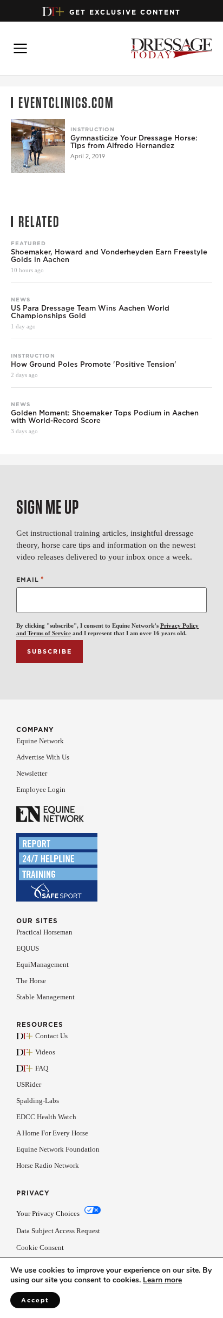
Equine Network (40, 741)
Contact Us (51, 1036)
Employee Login (40, 789)
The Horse (31, 981)
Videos (45, 1052)
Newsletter (31, 773)
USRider (28, 1084)
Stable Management (45, 997)
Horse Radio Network (47, 1165)
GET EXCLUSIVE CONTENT (125, 12)
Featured (28, 243)
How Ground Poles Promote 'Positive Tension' (93, 364)
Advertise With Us (42, 757)
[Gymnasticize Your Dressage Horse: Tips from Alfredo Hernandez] (38, 146)
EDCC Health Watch (46, 1117)
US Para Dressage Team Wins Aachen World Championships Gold (90, 312)
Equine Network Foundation (58, 1149)
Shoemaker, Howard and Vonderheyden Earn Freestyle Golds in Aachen (109, 256)
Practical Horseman (44, 932)
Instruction (92, 129)
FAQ (41, 1068)
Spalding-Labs (37, 1101)
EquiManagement (42, 964)
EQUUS (27, 948)
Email (30, 579)
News (20, 299)
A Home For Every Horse (52, 1133)
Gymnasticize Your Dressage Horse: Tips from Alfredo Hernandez (134, 142)
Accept (35, 1300)
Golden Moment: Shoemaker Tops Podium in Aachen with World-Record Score (105, 417)
